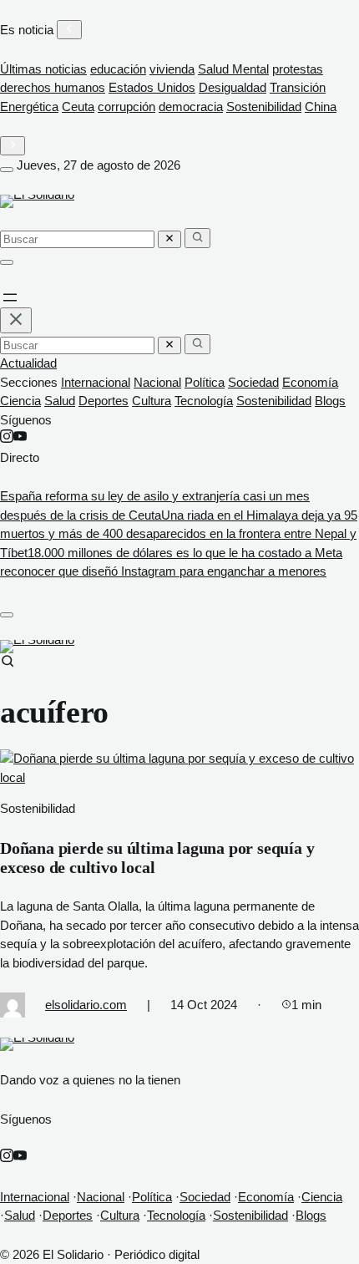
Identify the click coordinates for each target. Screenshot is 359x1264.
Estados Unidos (152, 87)
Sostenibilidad (263, 106)
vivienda (172, 69)
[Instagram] (6, 438)
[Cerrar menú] (16, 320)
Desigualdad (232, 87)
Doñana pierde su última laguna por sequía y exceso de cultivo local (157, 857)
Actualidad (28, 363)
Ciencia (20, 400)
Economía (310, 382)
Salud (59, 400)
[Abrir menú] (6, 169)
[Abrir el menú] (10, 297)
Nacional (157, 382)
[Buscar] (197, 238)
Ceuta (78, 106)
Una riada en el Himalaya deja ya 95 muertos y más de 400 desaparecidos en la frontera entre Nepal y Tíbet (178, 534)
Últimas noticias (43, 69)
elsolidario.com (86, 1004)
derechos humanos (52, 87)
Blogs (330, 400)
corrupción (126, 106)
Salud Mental (233, 69)
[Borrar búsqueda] (169, 239)
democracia (191, 106)
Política (205, 382)
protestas (297, 69)
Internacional (95, 382)
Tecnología (203, 400)
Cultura (151, 400)
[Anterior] (69, 29)
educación (118, 69)
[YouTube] (20, 438)
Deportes (103, 400)
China (320, 106)
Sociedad (253, 382)
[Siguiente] (12, 145)
